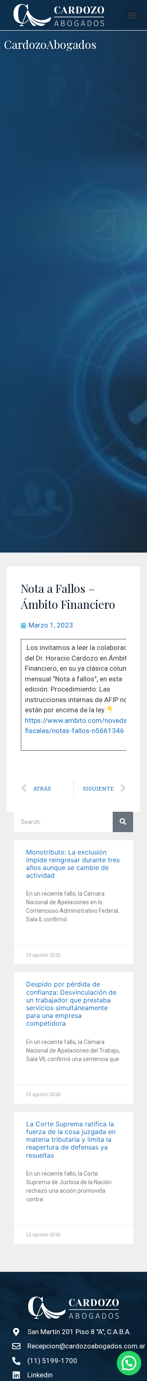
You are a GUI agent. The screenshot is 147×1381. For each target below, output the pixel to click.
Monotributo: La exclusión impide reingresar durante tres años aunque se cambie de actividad (73, 864)
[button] (132, 15)
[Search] (123, 822)
